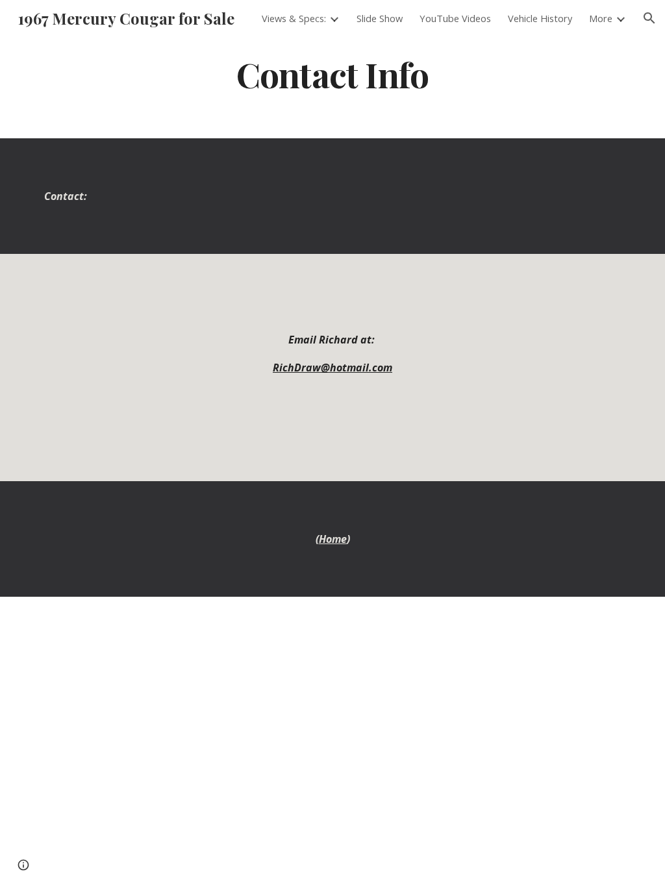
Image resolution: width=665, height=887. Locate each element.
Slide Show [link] (380, 18)
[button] (649, 18)
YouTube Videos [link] (455, 18)
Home (333, 539)
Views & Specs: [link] (294, 18)
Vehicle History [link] (540, 18)
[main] (332, 74)
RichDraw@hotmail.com (332, 367)
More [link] (600, 18)
